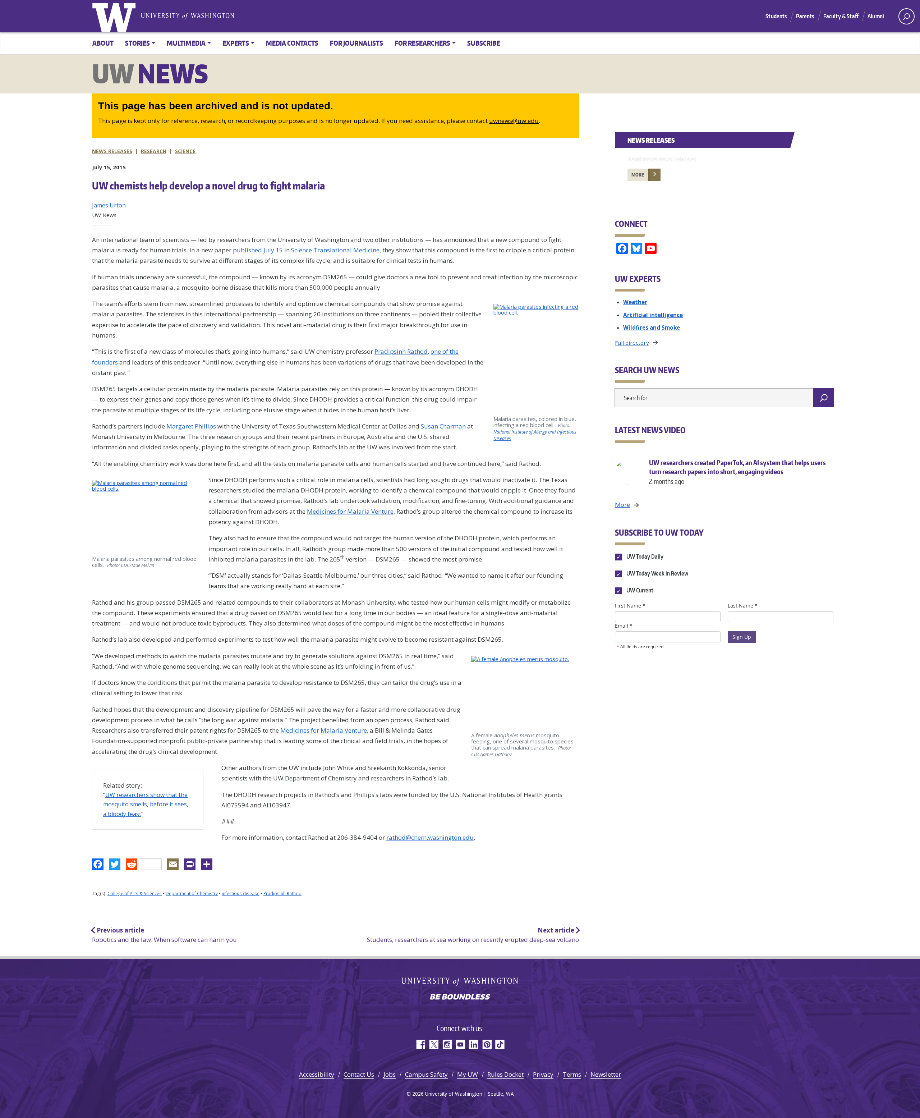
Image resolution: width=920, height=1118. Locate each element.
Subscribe (483, 42)
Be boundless (460, 997)
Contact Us (359, 1074)
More (637, 175)
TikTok (500, 1044)
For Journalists (356, 42)
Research (153, 151)
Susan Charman (443, 426)
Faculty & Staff (841, 16)
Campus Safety (426, 1074)
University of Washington (115, 16)
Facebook (420, 1044)
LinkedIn (473, 1044)
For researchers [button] (422, 42)
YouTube (460, 1044)
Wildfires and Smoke (651, 327)
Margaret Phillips (191, 426)
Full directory (632, 342)
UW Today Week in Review (656, 573)
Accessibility (316, 1074)
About (103, 42)
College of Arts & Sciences (134, 893)
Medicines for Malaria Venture (350, 511)
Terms (572, 1074)
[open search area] (906, 16)
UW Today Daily (644, 556)
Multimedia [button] (186, 42)
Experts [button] (235, 42)
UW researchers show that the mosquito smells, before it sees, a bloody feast (145, 804)
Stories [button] (137, 42)
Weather (635, 302)
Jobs (389, 1074)
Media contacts (292, 42)
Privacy (543, 1074)
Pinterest (487, 1044)
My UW (467, 1074)
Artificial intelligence (653, 315)
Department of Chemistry (192, 893)
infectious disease (240, 893)
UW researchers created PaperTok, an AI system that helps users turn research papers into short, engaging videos (737, 471)
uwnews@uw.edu (514, 120)
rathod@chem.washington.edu (430, 837)
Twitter (433, 1044)
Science (185, 151)
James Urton (109, 205)
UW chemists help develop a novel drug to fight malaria (208, 185)
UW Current (639, 590)
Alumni (876, 16)
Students (776, 16)
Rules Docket (505, 1074)
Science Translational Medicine (335, 250)
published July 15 (258, 250)
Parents (805, 16)
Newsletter (605, 1074)
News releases (112, 151)
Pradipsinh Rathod (401, 351)
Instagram (447, 1044)
